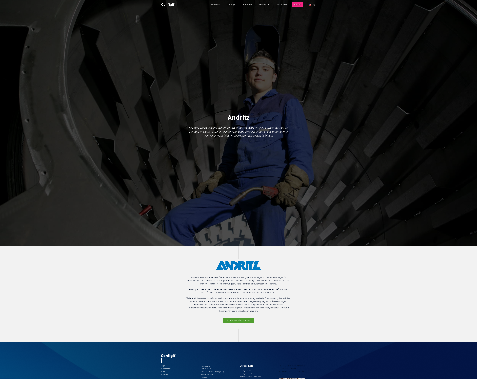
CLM (163, 366)
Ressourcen (264, 4)
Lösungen (231, 4)
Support (204, 378)
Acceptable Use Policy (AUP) (212, 372)
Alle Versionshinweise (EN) (250, 376)
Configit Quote (246, 373)
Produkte (247, 4)
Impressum (205, 366)
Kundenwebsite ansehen (238, 320)
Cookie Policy (206, 369)
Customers (282, 4)
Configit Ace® (245, 370)
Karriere (164, 375)
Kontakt (297, 4)
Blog (163, 372)
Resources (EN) (207, 375)
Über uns (215, 4)
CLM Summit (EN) (168, 369)
